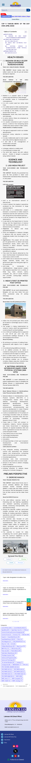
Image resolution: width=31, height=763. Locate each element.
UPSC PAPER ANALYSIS (8, 676)
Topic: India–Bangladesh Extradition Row (14, 577)
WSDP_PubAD (6, 680)
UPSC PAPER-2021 (7, 669)
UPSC (25, 664)
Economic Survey (6, 634)
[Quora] (15, 756)
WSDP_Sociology (17, 680)
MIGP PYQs (5, 648)
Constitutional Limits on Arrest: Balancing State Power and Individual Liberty (14, 602)
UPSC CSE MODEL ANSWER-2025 (10, 667)
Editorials (25, 634)
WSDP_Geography (17, 678)
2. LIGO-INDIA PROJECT (12, 41)
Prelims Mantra (16, 650)
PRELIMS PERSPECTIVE (10, 51)
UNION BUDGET (16, 664)
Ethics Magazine (6, 641)
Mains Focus (21, 646)
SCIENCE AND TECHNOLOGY (12, 39)
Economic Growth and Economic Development (13, 632)
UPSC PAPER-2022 (19, 669)
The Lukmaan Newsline (8, 662)
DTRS (26, 630)
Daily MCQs (5, 630)
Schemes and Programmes (9, 657)
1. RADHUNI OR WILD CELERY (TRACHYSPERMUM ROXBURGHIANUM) (16, 36)
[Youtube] (14, 746)
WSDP (19, 676)
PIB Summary (15, 648)
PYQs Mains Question (8, 655)
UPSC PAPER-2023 (7, 671)
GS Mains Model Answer (8, 646)
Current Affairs (15, 19)
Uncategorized (6, 664)
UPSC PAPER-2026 (19, 674)
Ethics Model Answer (19, 641)
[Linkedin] (12, 756)
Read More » (5, 580)
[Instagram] (17, 746)
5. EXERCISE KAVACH (11, 53)
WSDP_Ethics (6, 678)
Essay (4, 637)
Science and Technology (8, 660)
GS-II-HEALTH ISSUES (7, 570)
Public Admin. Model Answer (9, 653)
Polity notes (5, 650)
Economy (16, 634)
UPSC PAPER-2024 (19, 671)
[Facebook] (18, 756)
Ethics (19, 639)
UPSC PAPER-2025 (7, 674)
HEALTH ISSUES (8, 34)
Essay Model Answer (13, 637)
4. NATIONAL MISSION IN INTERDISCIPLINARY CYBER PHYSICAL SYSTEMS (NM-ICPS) (16, 47)
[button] (25, 32)
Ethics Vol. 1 (5, 644)
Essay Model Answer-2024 (8, 639)
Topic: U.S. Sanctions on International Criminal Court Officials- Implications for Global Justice (14, 589)
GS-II (13, 644)
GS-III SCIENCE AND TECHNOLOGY (19, 570)
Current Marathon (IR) (20, 627)
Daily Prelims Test (16, 630)
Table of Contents (10, 32)
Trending (19, 662)
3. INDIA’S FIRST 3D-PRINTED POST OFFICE (16, 43)
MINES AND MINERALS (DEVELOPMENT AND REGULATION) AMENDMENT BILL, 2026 (15, 614)
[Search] (28, 10)
